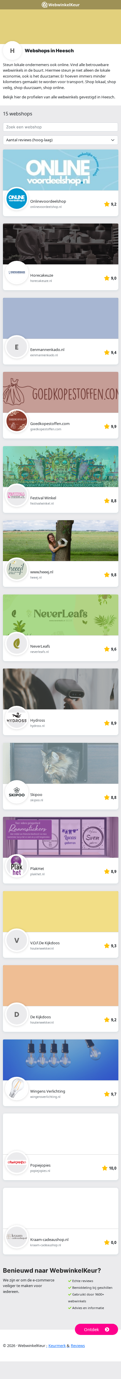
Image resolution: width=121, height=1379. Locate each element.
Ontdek (91, 1329)
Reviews (78, 1345)
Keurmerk (57, 1345)
